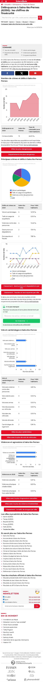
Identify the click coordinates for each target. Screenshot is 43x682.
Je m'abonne (20, 321)
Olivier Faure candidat (10, 625)
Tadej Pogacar (8, 630)
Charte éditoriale (24, 653)
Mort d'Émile (7, 635)
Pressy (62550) (8, 524)
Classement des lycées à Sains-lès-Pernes (17, 546)
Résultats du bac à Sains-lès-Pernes (15, 580)
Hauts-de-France (29, 4)
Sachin (11, 22)
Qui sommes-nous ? (8, 653)
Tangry (18, 22)
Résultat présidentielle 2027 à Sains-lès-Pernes (19, 578)
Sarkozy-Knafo (8, 637)
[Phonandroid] (32, 679)
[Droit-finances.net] (32, 671)
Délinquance (17, 4)
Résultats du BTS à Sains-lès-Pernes (15, 585)
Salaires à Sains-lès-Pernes (12, 554)
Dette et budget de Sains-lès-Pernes (15, 556)
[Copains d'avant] (11, 675)
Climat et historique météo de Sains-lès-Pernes (19, 551)
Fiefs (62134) (7, 527)
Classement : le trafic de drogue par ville (21, 509)
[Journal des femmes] (11, 667)
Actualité (8, 4)
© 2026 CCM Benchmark (21, 659)
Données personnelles (32, 655)
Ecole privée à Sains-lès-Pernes (14, 564)
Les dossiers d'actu (10, 602)
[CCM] (32, 667)
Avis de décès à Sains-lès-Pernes (14, 538)
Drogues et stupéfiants (29, 55)
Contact (38, 653)
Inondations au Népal (10, 620)
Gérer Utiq (19, 657)
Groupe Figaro (37, 657)
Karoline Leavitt (8, 632)
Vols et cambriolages (29, 50)
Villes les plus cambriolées (22, 432)
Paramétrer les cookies (8, 657)
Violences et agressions (29, 53)
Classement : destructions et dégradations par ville (21, 287)
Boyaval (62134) (8, 522)
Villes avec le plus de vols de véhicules (21, 437)
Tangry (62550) (8, 519)
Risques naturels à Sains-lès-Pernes (15, 541)
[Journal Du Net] (11, 671)
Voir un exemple (34, 597)
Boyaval (25, 22)
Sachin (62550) (8, 517)
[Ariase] (11, 680)
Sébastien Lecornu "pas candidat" (14, 622)
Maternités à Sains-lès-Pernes (13, 566)
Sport (6, 599)
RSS (15, 655)
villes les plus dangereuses (21, 69)
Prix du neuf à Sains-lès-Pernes (13, 569)
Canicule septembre (10, 627)
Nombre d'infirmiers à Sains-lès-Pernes (16, 543)
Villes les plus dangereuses (21, 149)
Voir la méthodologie (31, 145)
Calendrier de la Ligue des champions (16, 640)
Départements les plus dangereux (21, 154)
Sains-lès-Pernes (9, 536)
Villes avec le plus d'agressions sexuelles (21, 498)
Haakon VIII (7, 642)
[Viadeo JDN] (32, 675)
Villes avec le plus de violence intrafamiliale (21, 504)
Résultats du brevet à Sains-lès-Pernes (16, 583)
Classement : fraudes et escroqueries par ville (21, 292)
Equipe (17, 653)
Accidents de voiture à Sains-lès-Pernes (16, 548)
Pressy (32, 22)
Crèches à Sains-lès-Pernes (12, 561)
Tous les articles (9, 655)
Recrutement (21, 655)
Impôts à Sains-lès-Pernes (12, 559)
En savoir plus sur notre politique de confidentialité (16, 325)
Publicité (32, 653)
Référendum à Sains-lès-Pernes (14, 571)
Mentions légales (27, 657)
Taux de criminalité (9, 50)
